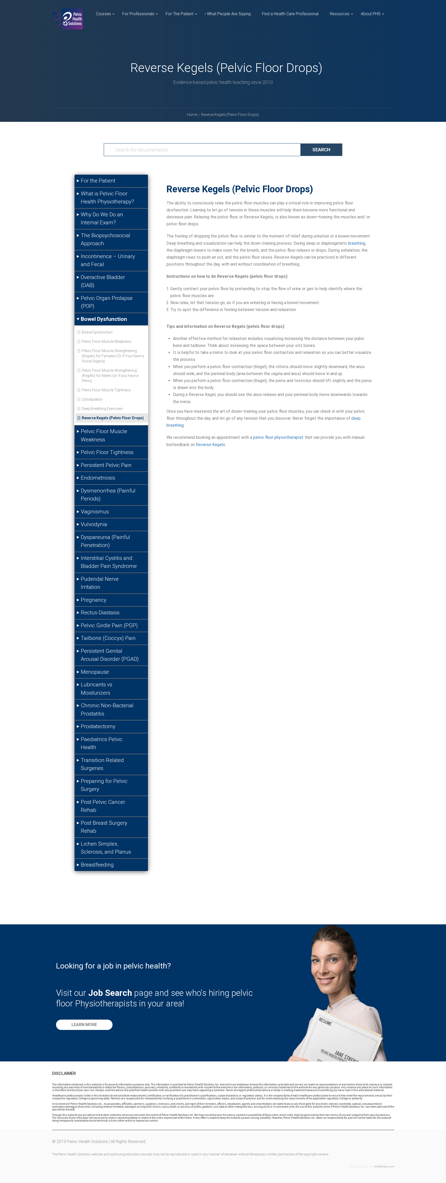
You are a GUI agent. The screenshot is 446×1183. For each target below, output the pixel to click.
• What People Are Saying (228, 13)
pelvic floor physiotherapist (278, 437)
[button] (84, 1025)
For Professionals (138, 13)
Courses (103, 13)
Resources (339, 13)
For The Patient (179, 13)
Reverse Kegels (210, 444)
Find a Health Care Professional (290, 13)
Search (321, 149)
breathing (356, 243)
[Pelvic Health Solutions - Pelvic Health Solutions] (67, 23)
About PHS (370, 13)
